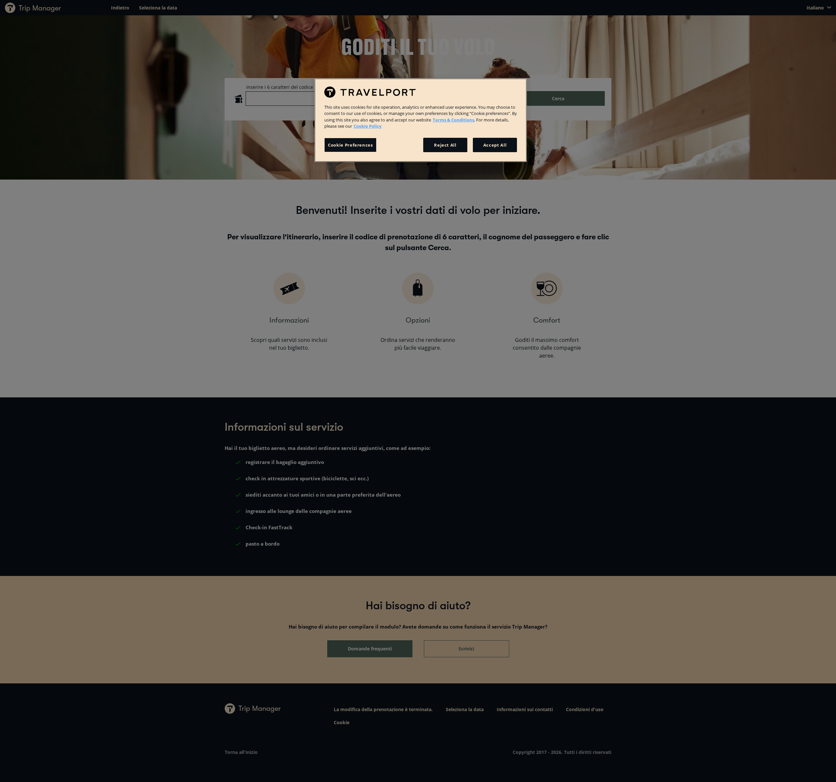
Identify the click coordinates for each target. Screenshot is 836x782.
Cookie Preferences (350, 145)
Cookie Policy (367, 126)
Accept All (495, 145)
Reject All (445, 145)
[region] (420, 120)
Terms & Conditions (453, 120)
